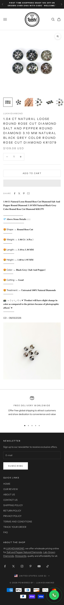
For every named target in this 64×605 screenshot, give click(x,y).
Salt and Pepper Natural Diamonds (24, 552)
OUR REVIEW (10, 489)
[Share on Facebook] (14, 193)
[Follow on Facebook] (5, 566)
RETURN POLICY (12, 510)
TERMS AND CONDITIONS (17, 521)
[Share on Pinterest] (23, 193)
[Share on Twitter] (19, 193)
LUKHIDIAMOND (13, 113)
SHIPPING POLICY (13, 505)
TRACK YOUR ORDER (14, 526)
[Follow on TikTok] (47, 566)
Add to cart (32, 173)
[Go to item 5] (49, 102)
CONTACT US (10, 499)
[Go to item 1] (7, 102)
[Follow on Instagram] (22, 566)
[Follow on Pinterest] (30, 566)
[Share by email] (28, 193)
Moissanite (20, 555)
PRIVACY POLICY (12, 516)
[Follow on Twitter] (13, 566)
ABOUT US (9, 494)
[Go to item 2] (18, 102)
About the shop (14, 542)
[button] (32, 183)
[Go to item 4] (39, 102)
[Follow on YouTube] (39, 566)
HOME (6, 483)
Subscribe (15, 466)
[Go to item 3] (28, 102)
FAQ (5, 532)
